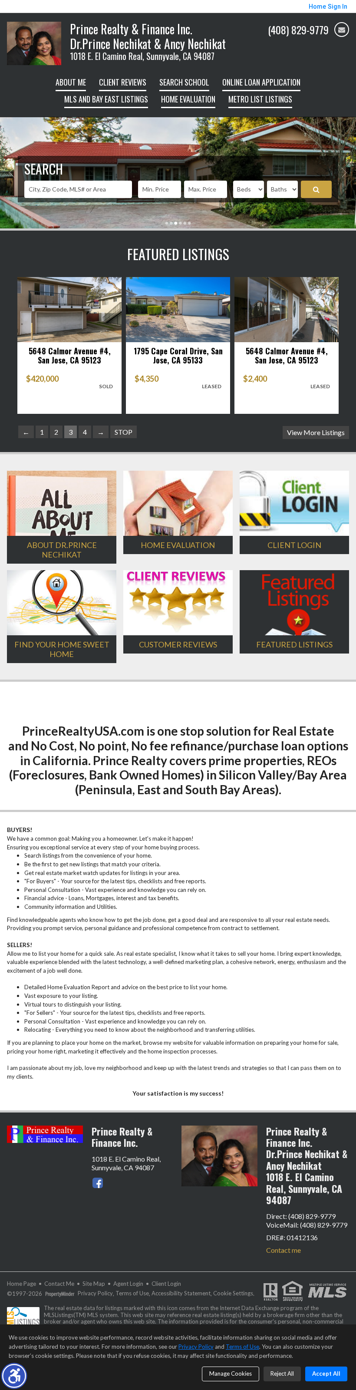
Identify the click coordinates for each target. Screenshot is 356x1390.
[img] (341, 29)
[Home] (34, 42)
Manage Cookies (230, 1373)
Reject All (282, 1373)
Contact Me (59, 1284)
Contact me (283, 1250)
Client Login (166, 1284)
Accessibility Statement (181, 1293)
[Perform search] (316, 189)
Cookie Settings (233, 1293)
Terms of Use (132, 1293)
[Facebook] (97, 1183)
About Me (71, 82)
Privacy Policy (95, 1293)
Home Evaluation (188, 99)
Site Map (93, 1284)
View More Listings (316, 432)
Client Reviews (122, 82)
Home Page (21, 1284)
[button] (14, 1376)
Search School (184, 82)
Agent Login (128, 1284)
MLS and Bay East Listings (106, 99)
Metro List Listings (260, 99)
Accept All (326, 1373)
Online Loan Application (261, 82)
